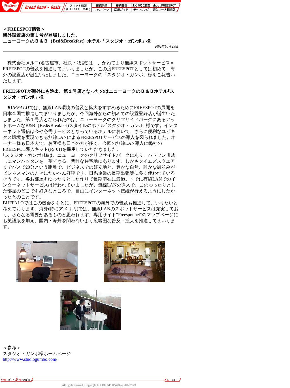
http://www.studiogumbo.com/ (30, 359)
